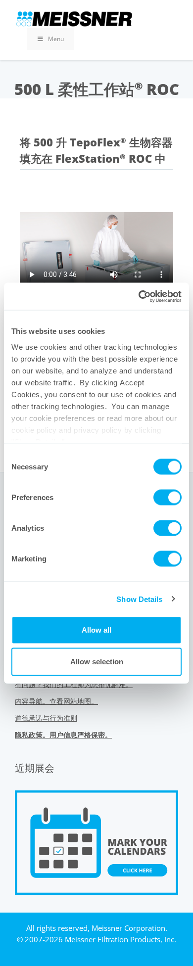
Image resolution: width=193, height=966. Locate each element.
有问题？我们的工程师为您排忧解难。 (74, 684)
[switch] (167, 498)
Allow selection (96, 661)
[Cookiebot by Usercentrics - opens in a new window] (139, 296)
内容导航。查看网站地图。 (56, 701)
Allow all (96, 630)
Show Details (139, 599)
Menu (56, 39)
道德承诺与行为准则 (46, 718)
